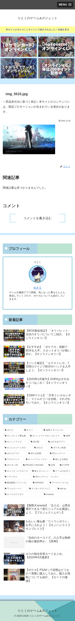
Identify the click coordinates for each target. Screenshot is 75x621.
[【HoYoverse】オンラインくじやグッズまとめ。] (56, 46)
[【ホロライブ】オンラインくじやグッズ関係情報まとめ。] (19, 68)
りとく (37, 287)
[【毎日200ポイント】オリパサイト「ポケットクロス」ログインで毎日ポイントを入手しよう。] (56, 68)
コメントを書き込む (37, 218)
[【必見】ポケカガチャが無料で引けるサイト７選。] (19, 46)
